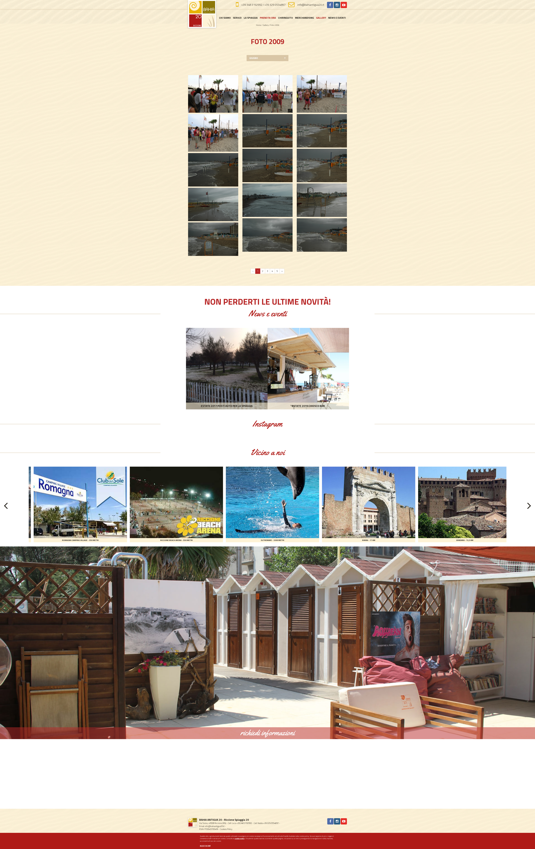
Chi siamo (225, 18)
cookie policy (240, 838)
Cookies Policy (226, 829)
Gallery (321, 18)
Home (259, 25)
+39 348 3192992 (251, 5)
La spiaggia (251, 18)
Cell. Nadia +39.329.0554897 (266, 823)
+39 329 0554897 (274, 5)
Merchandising (304, 18)
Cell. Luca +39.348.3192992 (240, 823)
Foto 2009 (274, 25)
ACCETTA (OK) (205, 845)
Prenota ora (268, 18)
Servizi (237, 18)
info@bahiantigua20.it (310, 5)
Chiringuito (285, 18)
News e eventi (337, 18)
